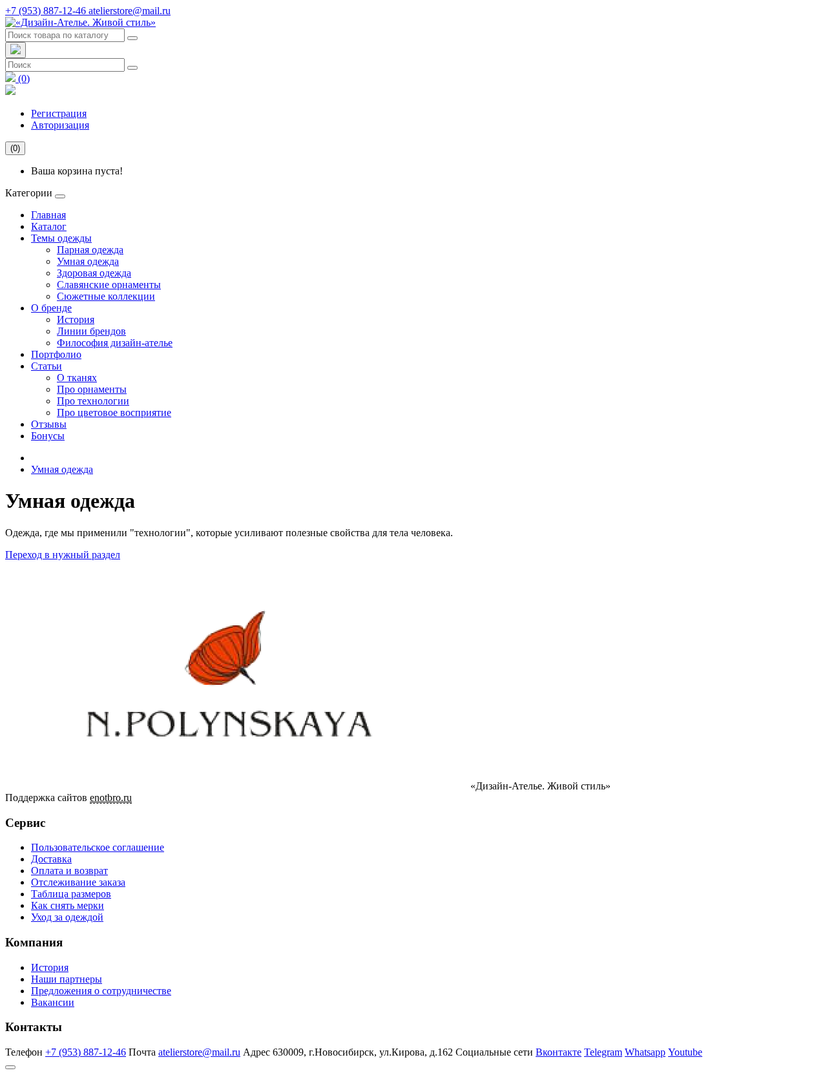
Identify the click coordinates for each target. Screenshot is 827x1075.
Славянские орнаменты (109, 284)
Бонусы (48, 435)
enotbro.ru (111, 797)
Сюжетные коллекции (106, 296)
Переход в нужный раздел (62, 554)
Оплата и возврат (69, 870)
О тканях (77, 377)
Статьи (46, 365)
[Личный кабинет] (10, 91)
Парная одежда (90, 249)
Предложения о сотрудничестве (101, 990)
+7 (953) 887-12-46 (47, 10)
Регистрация (59, 113)
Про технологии (93, 400)
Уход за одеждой (67, 917)
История (75, 319)
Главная (48, 214)
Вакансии (52, 1002)
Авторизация (60, 125)
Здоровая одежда (94, 272)
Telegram (603, 1052)
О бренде (51, 307)
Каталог (49, 226)
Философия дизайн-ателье (115, 342)
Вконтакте (558, 1052)
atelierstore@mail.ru (130, 10)
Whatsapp (645, 1052)
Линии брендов (91, 331)
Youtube (685, 1052)
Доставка (51, 858)
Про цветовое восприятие (114, 412)
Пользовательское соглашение (97, 847)
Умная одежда (88, 261)
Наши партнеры (66, 979)
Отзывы (49, 424)
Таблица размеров (71, 893)
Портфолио (56, 354)
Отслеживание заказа (78, 882)
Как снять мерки (67, 905)
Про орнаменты (92, 389)
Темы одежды (61, 238)
